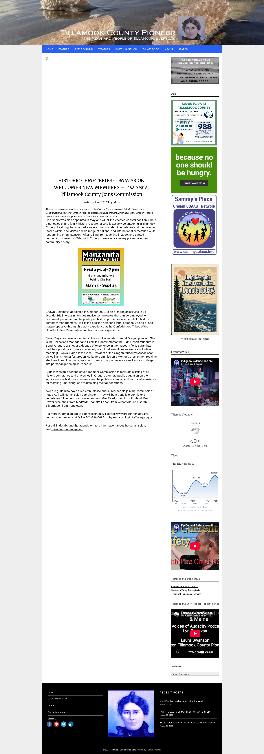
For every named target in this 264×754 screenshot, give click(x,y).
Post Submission (126, 49)
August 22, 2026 (166, 704)
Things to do (151, 49)
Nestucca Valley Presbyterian (186, 590)
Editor (116, 202)
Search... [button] (184, 49)
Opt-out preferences (58, 712)
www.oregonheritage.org (132, 413)
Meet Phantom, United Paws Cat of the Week (182, 701)
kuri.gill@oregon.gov (138, 417)
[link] (132, 413)
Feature (63, 49)
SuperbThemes (154, 749)
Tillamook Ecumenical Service (186, 593)
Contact (52, 705)
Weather (104, 49)
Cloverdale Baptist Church (184, 586)
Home (49, 49)
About (169, 49)
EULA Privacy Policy (57, 698)
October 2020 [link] (96, 311)
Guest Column (83, 49)
